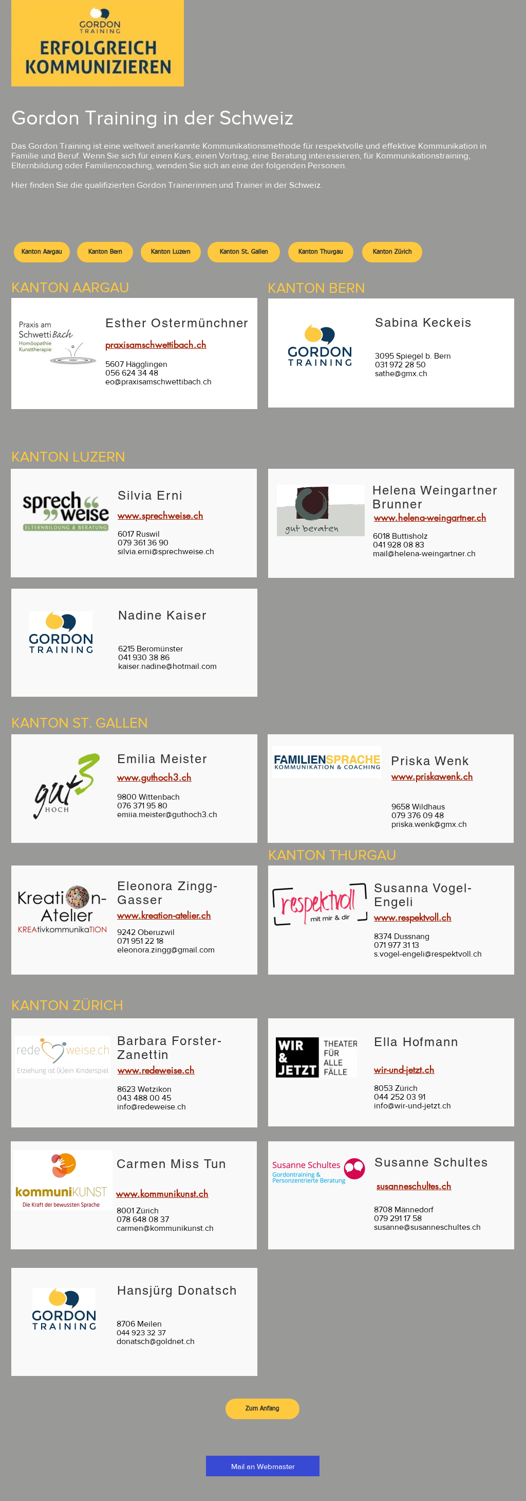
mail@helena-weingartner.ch (424, 553)
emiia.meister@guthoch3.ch (167, 814)
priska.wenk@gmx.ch (429, 824)
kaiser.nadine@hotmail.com (167, 666)
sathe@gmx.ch (401, 373)
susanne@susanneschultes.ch (427, 1227)
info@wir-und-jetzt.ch (412, 1105)
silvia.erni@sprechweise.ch (166, 551)
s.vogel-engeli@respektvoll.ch (428, 953)
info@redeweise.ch (151, 1106)
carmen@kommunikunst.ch (165, 1228)
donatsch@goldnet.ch (156, 1341)
